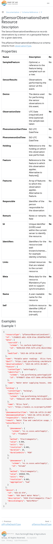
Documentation (12, 12)
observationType (23, 45)
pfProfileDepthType (11, 524)
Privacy (10, 540)
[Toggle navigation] (48, 3)
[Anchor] (20, 27)
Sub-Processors (21, 540)
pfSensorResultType (41, 524)
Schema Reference (30, 12)
